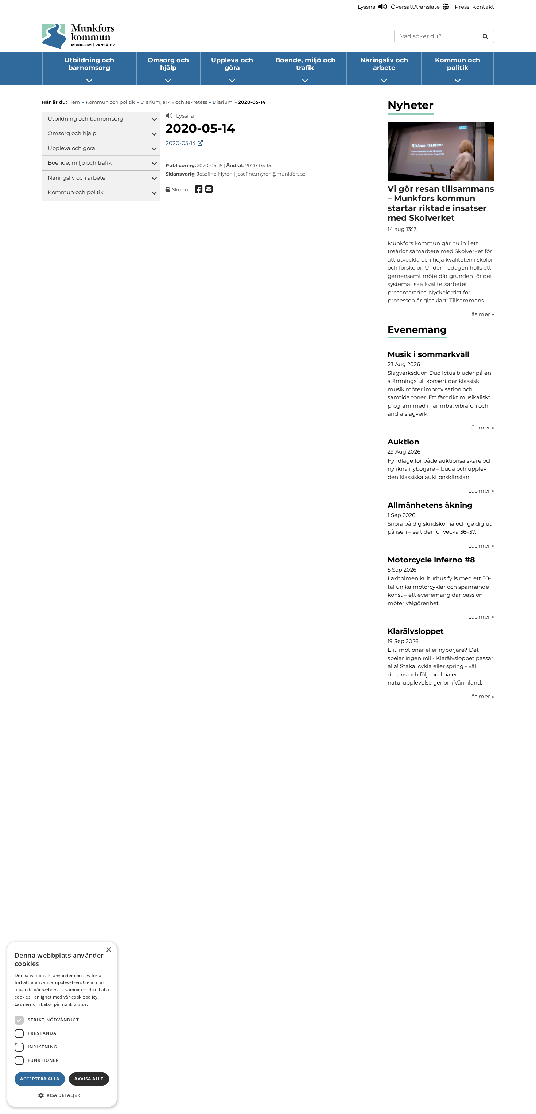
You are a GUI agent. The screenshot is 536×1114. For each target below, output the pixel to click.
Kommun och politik (457, 63)
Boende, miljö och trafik (305, 63)
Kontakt (483, 6)
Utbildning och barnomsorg (89, 63)
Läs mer (481, 427)
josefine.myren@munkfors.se (271, 174)
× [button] (108, 950)
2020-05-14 (181, 143)
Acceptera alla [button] (39, 1079)
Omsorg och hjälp (168, 63)
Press (462, 6)
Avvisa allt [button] (88, 1079)
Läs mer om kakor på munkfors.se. (51, 1004)
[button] (62, 1095)
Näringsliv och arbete (384, 63)
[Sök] (485, 36)
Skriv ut (181, 189)
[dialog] (62, 1024)
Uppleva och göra (232, 63)
